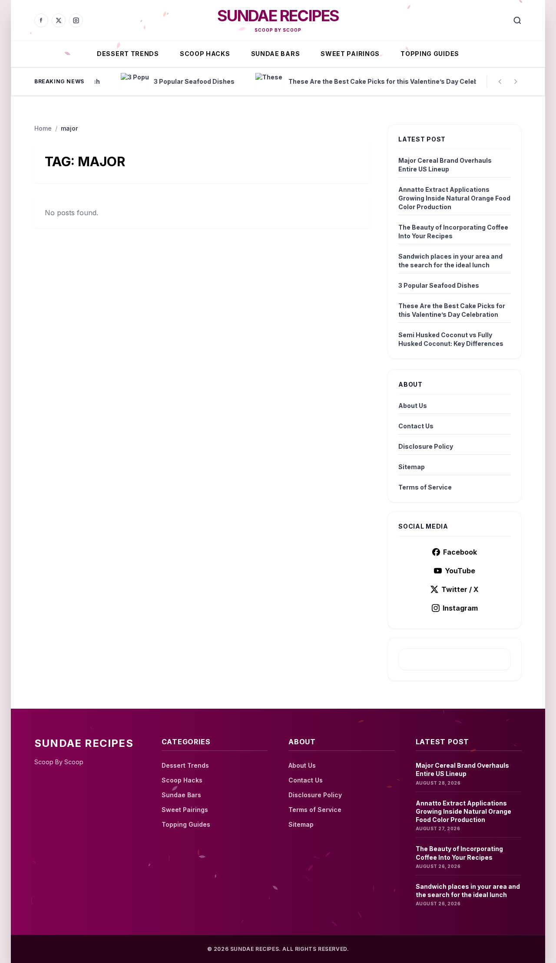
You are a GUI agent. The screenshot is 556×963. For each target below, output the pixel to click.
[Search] (517, 20)
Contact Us (416, 426)
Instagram (460, 608)
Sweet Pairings (350, 53)
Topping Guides (429, 53)
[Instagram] (76, 20)
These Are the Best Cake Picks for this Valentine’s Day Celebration (451, 310)
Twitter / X (460, 589)
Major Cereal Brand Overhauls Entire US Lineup (445, 165)
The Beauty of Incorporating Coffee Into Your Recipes (453, 231)
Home (43, 128)
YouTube (460, 570)
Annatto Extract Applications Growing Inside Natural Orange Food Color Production (454, 198)
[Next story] (516, 82)
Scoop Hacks (205, 53)
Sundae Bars (275, 53)
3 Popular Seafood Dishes (438, 285)
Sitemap (411, 466)
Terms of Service (425, 487)
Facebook (460, 552)
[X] (59, 20)
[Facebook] (41, 20)
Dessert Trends (128, 53)
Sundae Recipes (278, 15)
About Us (412, 405)
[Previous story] (500, 82)
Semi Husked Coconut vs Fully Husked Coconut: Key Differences (450, 339)
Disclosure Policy (425, 446)
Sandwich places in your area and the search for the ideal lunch (450, 261)
